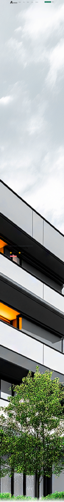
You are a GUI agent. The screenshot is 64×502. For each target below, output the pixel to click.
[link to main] (13, 2)
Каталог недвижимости (13, 256)
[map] (19, 252)
